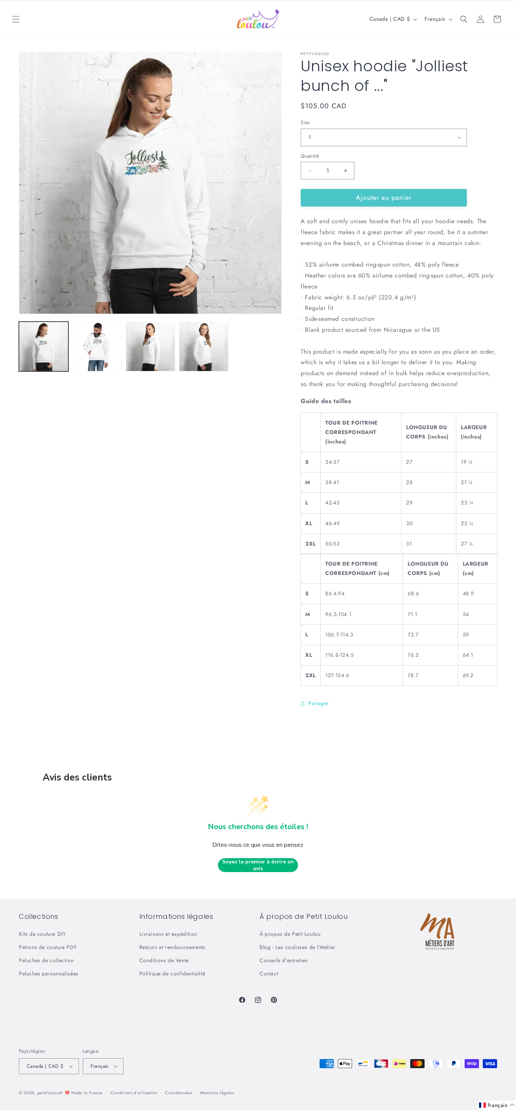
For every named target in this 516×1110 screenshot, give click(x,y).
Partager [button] (318, 703)
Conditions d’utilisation (134, 1093)
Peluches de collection (46, 960)
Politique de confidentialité (172, 973)
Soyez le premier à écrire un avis (258, 865)
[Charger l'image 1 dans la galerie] (43, 346)
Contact (269, 973)
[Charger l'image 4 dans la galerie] (204, 346)
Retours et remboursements (172, 947)
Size (305, 122)
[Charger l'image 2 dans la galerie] (97, 346)
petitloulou (48, 1093)
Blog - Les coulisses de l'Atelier (297, 947)
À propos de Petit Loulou (290, 934)
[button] (16, 19)
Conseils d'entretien (284, 960)
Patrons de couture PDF (48, 947)
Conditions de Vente (164, 960)
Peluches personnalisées (49, 973)
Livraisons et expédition (168, 934)
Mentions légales (217, 1093)
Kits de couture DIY (42, 934)
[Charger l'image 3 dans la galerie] (150, 346)
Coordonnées (178, 1093)
